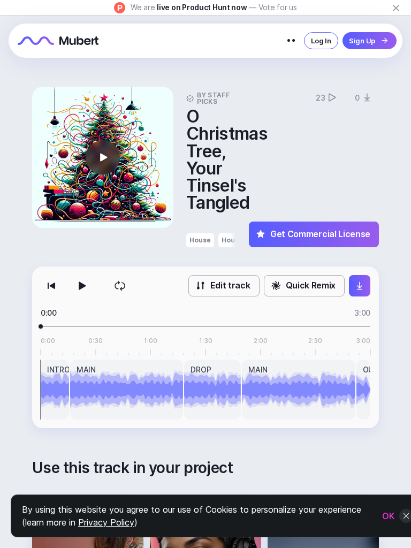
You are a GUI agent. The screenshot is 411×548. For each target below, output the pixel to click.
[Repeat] (120, 285)
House (200, 240)
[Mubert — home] (58, 40)
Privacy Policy (106, 522)
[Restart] (51, 285)
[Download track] (359, 285)
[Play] (81, 285)
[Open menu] (291, 40)
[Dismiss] (396, 8)
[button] (102, 157)
